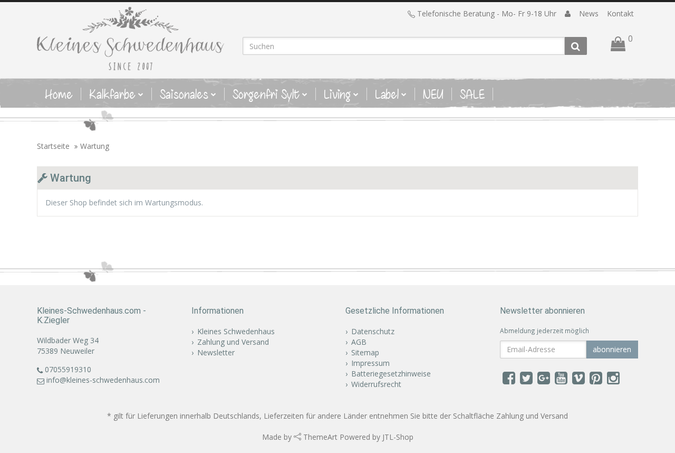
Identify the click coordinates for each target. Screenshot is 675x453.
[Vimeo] (578, 377)
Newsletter (216, 352)
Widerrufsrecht (376, 384)
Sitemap (365, 352)
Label (387, 94)
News (589, 13)
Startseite (53, 146)
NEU (433, 94)
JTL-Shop (397, 437)
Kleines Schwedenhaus (236, 331)
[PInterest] (596, 377)
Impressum (370, 363)
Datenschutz (372, 331)
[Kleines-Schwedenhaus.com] (132, 38)
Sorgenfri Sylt (266, 94)
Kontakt (620, 13)
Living (337, 94)
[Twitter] (526, 377)
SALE (472, 94)
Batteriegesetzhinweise (391, 374)
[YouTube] (561, 377)
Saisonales (184, 94)
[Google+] (543, 377)
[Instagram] (613, 377)
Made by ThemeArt (300, 437)
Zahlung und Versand (233, 342)
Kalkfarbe (112, 94)
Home (59, 94)
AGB (359, 342)
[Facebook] (509, 377)
